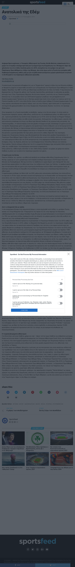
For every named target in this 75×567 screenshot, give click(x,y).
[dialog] (37, 283)
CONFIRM (24, 310)
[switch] (60, 283)
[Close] (69, 254)
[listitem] (37, 280)
